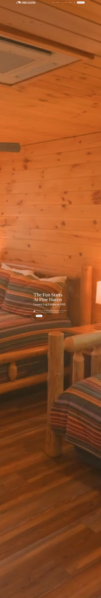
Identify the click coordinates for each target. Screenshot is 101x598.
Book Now (39, 315)
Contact (70, 2)
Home (53, 2)
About (66, 2)
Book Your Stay (80, 2)
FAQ (62, 2)
